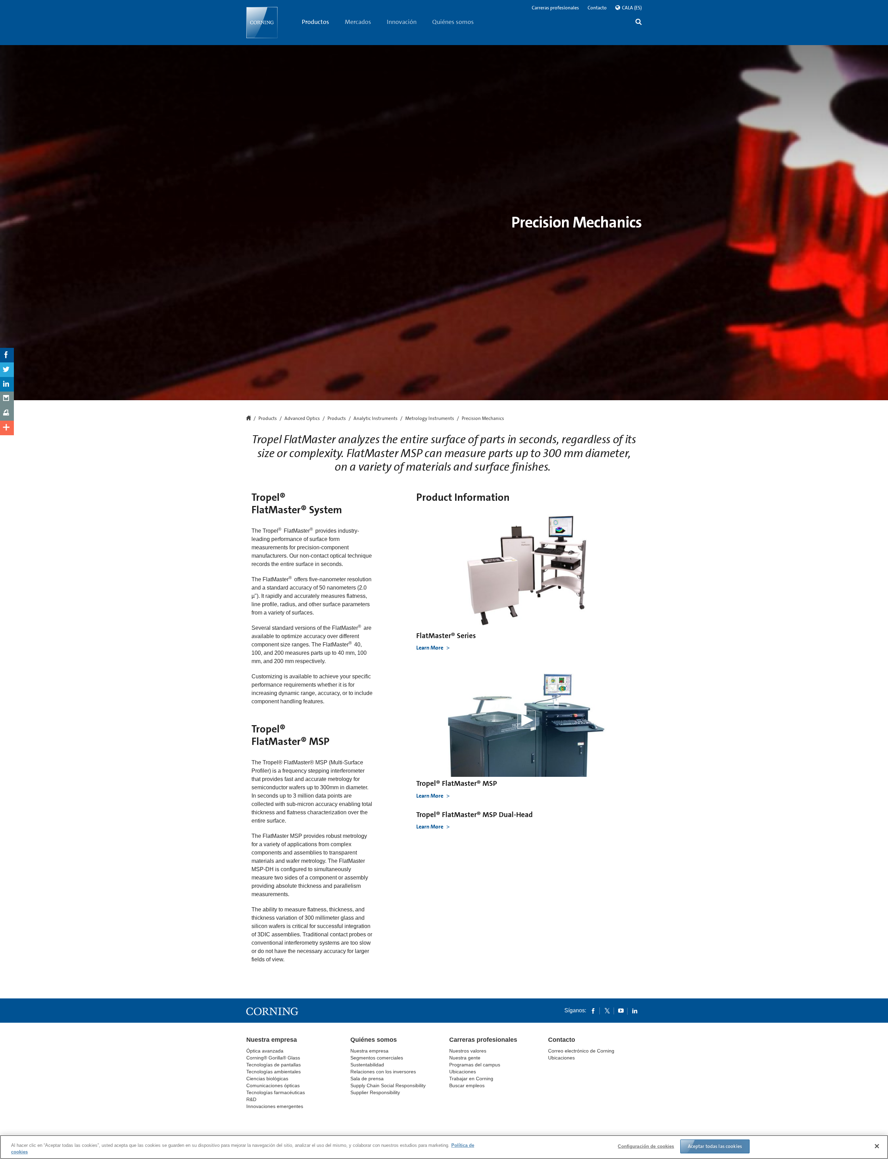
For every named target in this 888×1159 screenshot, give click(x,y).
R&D (251, 1099)
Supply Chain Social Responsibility (388, 1085)
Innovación (402, 22)
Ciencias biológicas (267, 1078)
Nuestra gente (464, 1058)
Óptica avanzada (264, 1051)
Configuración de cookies (646, 1146)
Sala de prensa (367, 1078)
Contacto (597, 8)
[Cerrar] (877, 1146)
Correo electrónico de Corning (581, 1051)
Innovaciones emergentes (274, 1106)
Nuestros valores (467, 1051)
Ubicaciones (462, 1071)
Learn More (430, 647)
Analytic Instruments (375, 418)
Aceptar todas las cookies (715, 1146)
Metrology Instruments (429, 418)
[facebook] (593, 1010)
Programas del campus (474, 1064)
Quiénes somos (453, 22)
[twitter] (607, 1010)
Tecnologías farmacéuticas (275, 1092)
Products (336, 418)
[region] (444, 1147)
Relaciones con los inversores (383, 1071)
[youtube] (621, 1010)
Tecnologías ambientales (273, 1071)
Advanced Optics (302, 418)
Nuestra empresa (271, 1039)
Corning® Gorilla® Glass (273, 1058)
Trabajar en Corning (471, 1078)
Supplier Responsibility (375, 1092)
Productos (315, 22)
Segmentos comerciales (376, 1058)
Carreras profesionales (555, 8)
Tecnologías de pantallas (273, 1064)
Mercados (358, 22)
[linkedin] (635, 1010)
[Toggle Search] (638, 23)
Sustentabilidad (367, 1064)
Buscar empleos (467, 1085)
